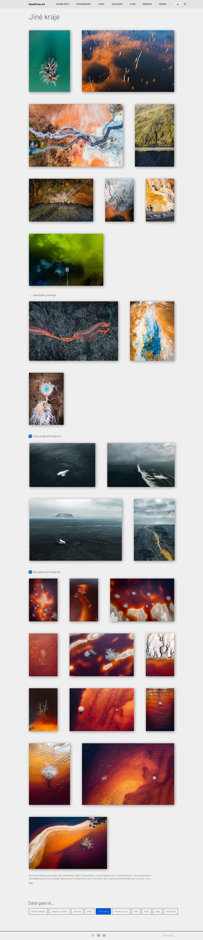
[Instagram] (92, 935)
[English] (184, 4)
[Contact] (104, 935)
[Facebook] (98, 935)
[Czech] (177, 4)
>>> (31, 883)
